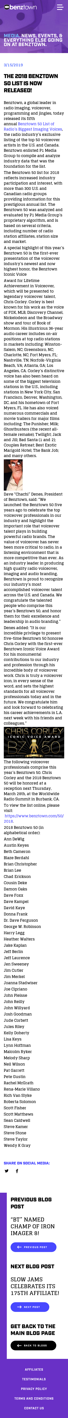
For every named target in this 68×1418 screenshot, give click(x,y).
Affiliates (34, 1370)
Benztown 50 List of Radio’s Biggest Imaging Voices (33, 127)
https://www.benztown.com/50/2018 (34, 819)
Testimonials (34, 1379)
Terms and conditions (34, 1399)
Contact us (34, 1408)
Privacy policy (34, 1389)
